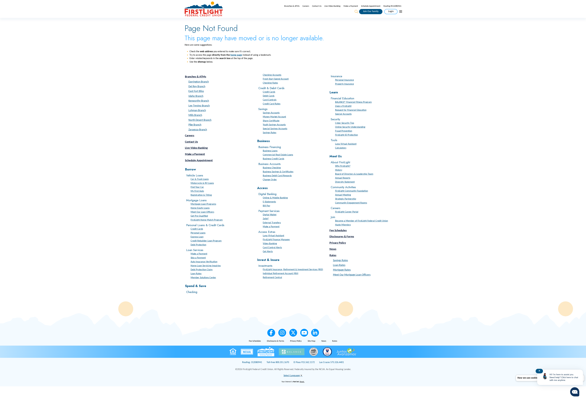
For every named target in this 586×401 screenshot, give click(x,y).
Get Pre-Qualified (199, 216)
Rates (332, 255)
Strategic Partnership (345, 199)
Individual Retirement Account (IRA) (280, 273)
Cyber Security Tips (344, 123)
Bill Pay (266, 206)
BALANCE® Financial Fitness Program (353, 102)
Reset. (302, 382)
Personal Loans (198, 233)
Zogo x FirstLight (343, 106)
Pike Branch (194, 125)
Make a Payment (351, 6)
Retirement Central (272, 277)
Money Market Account (274, 117)
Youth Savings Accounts (274, 125)
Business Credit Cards (273, 159)
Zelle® (266, 219)
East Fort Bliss (196, 91)
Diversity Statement (345, 182)
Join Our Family (370, 11)
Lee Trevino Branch (199, 106)
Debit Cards (268, 96)
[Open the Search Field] (356, 11)
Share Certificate (271, 121)
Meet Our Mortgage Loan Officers (352, 275)
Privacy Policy (337, 243)
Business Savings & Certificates (278, 172)
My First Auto (197, 191)
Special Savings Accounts (275, 129)
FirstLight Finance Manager (276, 239)
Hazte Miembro (343, 225)
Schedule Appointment (370, 6)
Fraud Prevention (343, 131)
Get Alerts (268, 251)
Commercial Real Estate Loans (278, 155)
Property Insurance (344, 84)
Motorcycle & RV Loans (202, 183)
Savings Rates (269, 133)
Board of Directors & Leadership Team (354, 174)
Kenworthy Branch (198, 101)
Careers (305, 6)
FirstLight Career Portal (346, 212)
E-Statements (269, 202)
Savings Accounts (271, 113)
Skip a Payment (198, 258)
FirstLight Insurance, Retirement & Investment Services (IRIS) (293, 269)
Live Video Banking (332, 6)
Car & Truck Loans (200, 179)
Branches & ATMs (291, 6)
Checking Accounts (272, 75)
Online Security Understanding (350, 127)
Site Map (311, 341)
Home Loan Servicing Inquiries (206, 266)
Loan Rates (196, 274)
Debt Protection (198, 245)
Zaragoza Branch (197, 129)
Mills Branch (195, 115)
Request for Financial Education (350, 110)
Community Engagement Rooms (351, 203)
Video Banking (270, 243)
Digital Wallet (269, 215)
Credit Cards (197, 229)
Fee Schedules (338, 230)
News (332, 249)
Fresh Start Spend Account (276, 79)
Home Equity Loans (200, 208)
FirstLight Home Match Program (207, 220)
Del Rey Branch (196, 86)
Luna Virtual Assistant (273, 236)
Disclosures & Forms (341, 236)
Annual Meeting (343, 195)
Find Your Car (197, 187)
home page (236, 55)
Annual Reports (342, 178)
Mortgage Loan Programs (203, 204)
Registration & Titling (201, 195)
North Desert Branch (199, 120)
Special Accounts (343, 114)
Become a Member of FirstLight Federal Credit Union (361, 221)
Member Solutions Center (203, 277)
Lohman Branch (197, 110)
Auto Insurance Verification (204, 262)
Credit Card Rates (271, 104)
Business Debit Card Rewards (277, 176)
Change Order (270, 180)
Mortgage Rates (342, 270)
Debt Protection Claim (202, 270)
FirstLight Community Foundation (351, 191)
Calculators (340, 148)
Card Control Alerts (272, 247)
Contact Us (316, 6)
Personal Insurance (344, 80)
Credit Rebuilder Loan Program (206, 241)
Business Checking (272, 168)
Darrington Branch (198, 82)
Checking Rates (270, 83)
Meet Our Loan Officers (202, 212)
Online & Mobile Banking (275, 198)
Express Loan (197, 237)
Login (391, 11)
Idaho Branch (195, 96)
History (338, 170)
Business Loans (270, 151)
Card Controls (269, 100)
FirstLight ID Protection (346, 135)
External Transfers (272, 223)
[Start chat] (574, 392)
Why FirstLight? (342, 166)
